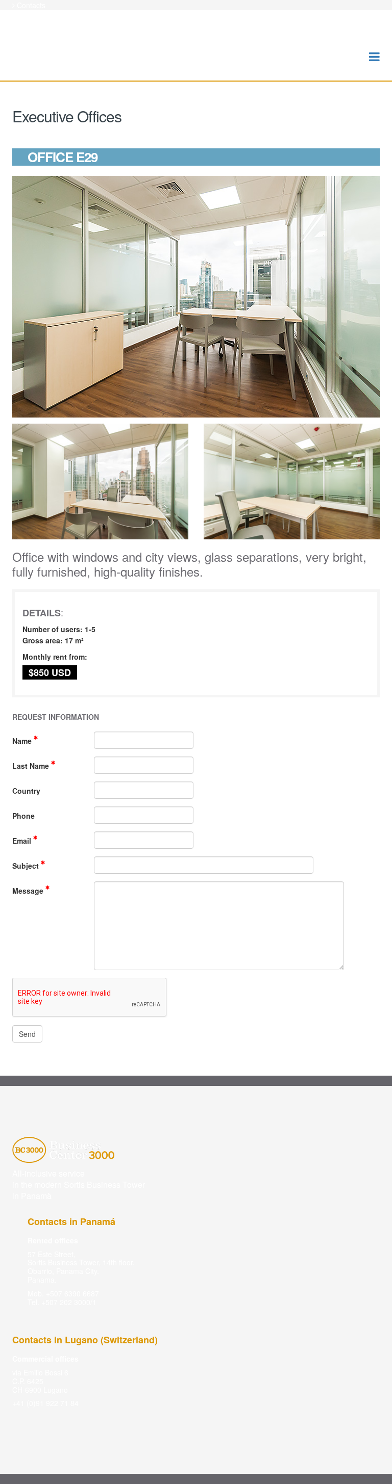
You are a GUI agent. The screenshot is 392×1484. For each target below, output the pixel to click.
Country (26, 791)
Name (23, 741)
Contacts (31, 5)
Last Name (31, 766)
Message (28, 891)
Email (22, 841)
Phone (23, 816)
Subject (26, 866)
